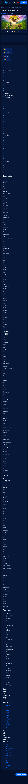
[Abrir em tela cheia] (25, 31)
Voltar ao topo (22, 774)
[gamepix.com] (6, 3)
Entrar (23, 2)
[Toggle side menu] (2, 2)
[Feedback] (18, 31)
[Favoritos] (17, 2)
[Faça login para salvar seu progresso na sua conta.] (15, 31)
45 (5, 31)
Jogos (2, 7)
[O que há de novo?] (14, 2)
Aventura (8, 7)
